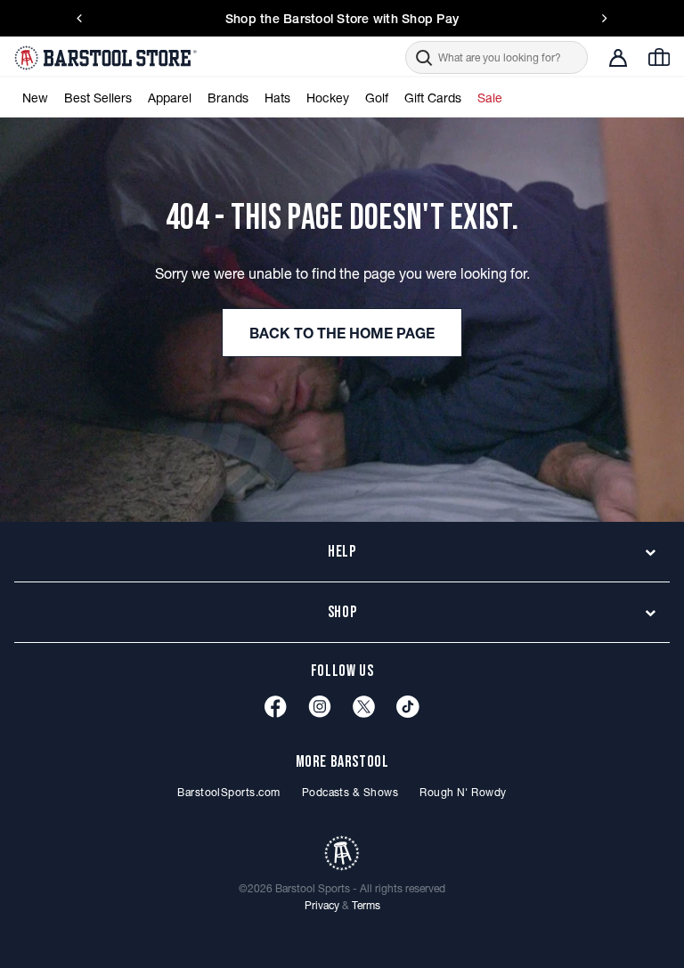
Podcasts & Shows (350, 792)
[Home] (107, 58)
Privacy (322, 905)
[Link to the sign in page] (618, 58)
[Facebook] (276, 706)
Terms (366, 905)
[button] (496, 57)
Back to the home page (342, 333)
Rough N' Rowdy (463, 792)
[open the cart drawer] (659, 57)
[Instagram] (319, 706)
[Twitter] (364, 706)
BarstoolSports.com (228, 792)
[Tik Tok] (407, 706)
